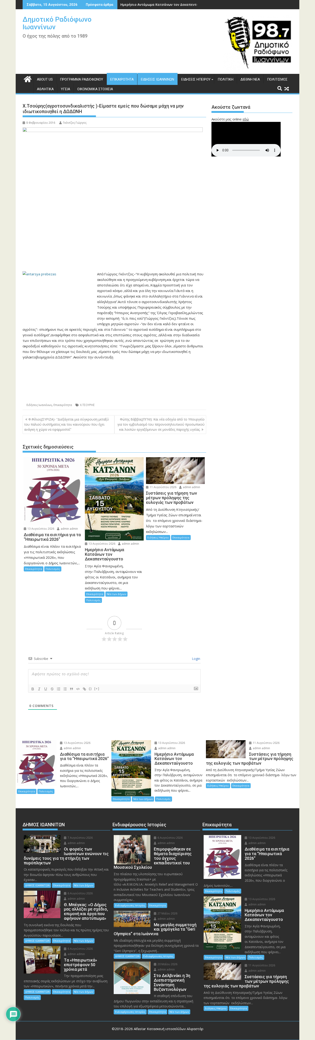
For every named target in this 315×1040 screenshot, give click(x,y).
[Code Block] (78, 689)
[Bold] (33, 689)
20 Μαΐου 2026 (167, 964)
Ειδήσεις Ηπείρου (196, 79)
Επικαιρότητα (122, 79)
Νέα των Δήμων (116, 594)
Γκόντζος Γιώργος (74, 123)
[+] (96, 688)
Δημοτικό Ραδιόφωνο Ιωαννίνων (57, 23)
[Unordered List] (65, 689)
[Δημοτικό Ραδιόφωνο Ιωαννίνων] (27, 78)
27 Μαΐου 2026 (167, 913)
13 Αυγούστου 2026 (40, 529)
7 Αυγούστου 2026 (80, 838)
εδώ (246, 119)
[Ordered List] (58, 689)
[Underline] (45, 689)
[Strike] (52, 689)
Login (195, 658)
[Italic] (39, 689)
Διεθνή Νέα (250, 79)
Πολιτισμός (277, 79)
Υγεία (65, 89)
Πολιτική (225, 79)
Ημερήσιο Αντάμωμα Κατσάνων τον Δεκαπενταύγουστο (166, 4)
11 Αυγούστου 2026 (162, 487)
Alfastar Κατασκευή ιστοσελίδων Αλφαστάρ (168, 1028)
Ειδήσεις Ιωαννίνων (157, 79)
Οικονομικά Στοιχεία (95, 89)
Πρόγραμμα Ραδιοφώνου (81, 79)
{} (90, 688)
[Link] (84, 689)
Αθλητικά (45, 89)
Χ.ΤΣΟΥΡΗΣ (87, 405)
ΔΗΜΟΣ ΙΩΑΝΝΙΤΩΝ (37, 885)
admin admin (69, 529)
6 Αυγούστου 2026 (80, 893)
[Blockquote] (71, 689)
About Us (45, 79)
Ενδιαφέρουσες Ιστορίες (130, 905)
